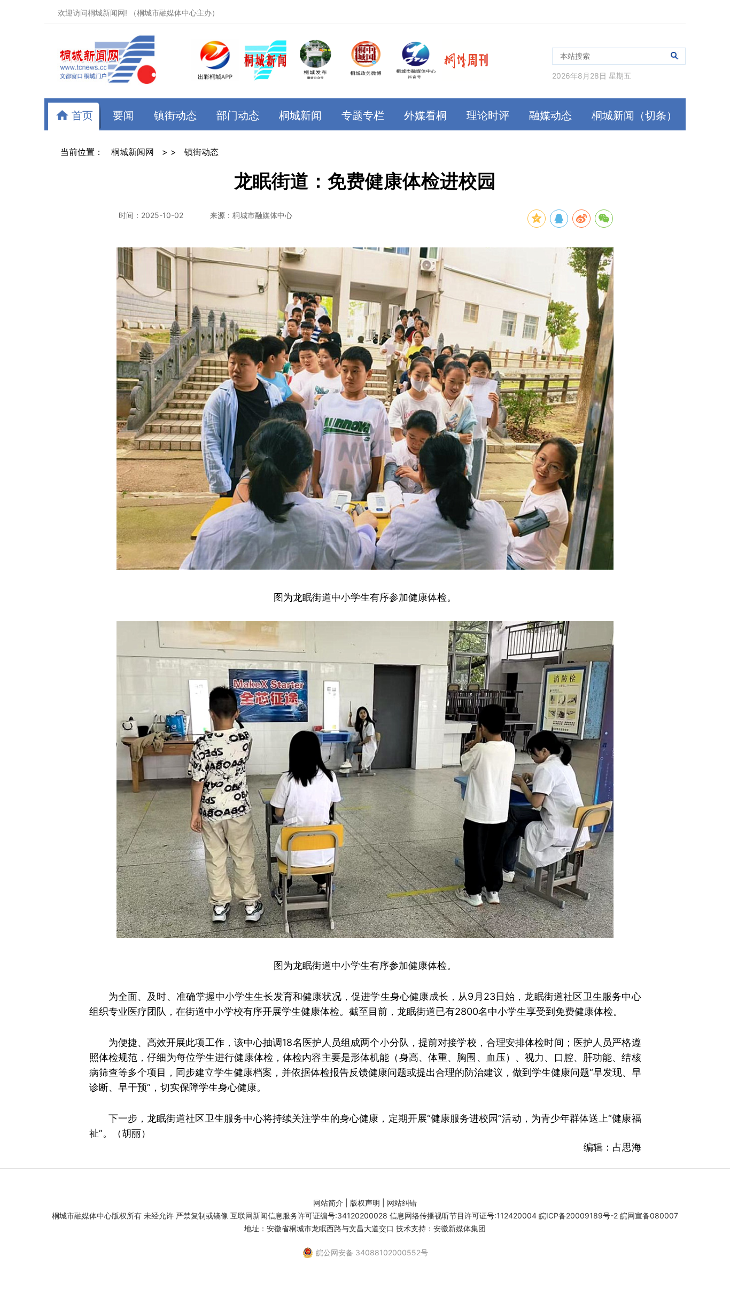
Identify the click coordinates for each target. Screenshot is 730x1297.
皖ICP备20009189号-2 (578, 1215)
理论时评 (488, 115)
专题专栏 (362, 115)
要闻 (123, 115)
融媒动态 (550, 115)
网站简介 (328, 1202)
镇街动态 (175, 115)
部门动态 (237, 115)
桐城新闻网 (132, 151)
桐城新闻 (300, 115)
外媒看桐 (425, 115)
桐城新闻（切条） (634, 115)
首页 (80, 115)
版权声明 (365, 1202)
